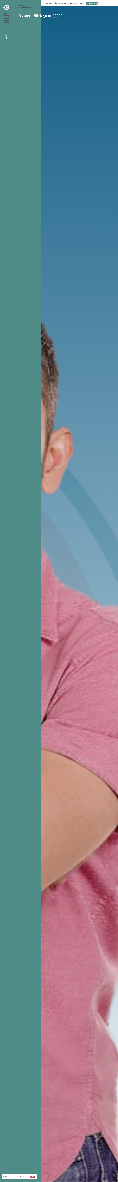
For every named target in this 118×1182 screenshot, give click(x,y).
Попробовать (91, 3)
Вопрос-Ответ (70, 3)
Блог (65, 3)
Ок (32, 1177)
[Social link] (56, 3)
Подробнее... (23, 1176)
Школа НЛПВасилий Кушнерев (24, 6)
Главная (60, 3)
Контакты (80, 3)
